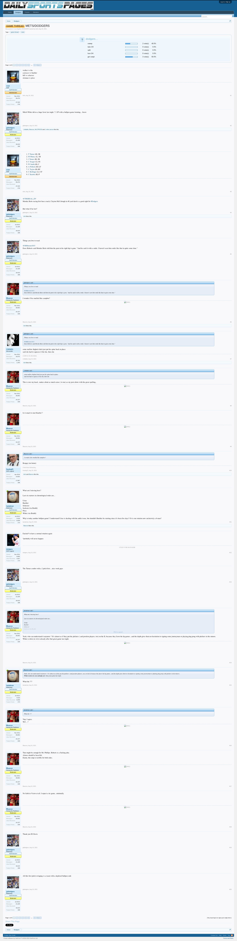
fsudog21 (9, 469)
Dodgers (18, 12)
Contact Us (214, 935)
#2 (231, 125)
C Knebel (31, 174)
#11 (230, 522)
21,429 (18, 140)
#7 (231, 359)
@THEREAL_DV (29, 198)
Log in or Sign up (225, 2)
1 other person (49, 129)
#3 (231, 191)
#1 (231, 95)
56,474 (18, 98)
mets (22, 32)
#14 (230, 662)
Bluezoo (31, 129)
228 (19, 313)
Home (10, 12)
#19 (230, 847)
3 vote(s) (145, 57)
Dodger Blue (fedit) (9, 935)
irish (37, 29)
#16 (230, 745)
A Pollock (31, 166)
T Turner (31, 154)
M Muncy (31, 156)
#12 (230, 552)
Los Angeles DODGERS (21, 29)
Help (220, 935)
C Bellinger (32, 172)
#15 (230, 685)
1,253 (18, 362)
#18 (230, 827)
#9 (231, 446)
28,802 (18, 307)
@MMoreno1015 (29, 245)
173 (19, 522)
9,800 (18, 556)
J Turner (31, 159)
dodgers (9, 549)
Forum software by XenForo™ (21, 938)
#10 (230, 470)
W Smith (31, 164)
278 (19, 104)
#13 (230, 582)
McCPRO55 (38, 129)
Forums (27, 12)
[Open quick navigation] (230, 21)
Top (229, 935)
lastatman (10, 506)
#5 (231, 254)
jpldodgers (10, 128)
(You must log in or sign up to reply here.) (219, 918)
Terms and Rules (228, 938)
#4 (231, 212)
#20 (230, 889)
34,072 (18, 356)
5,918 (18, 518)
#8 (231, 405)
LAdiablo (26, 129)
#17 (230, 786)
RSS (232, 935)
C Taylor (31, 169)
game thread (15, 32)
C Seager (31, 161)
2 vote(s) (145, 43)
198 (19, 146)
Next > (39, 65)
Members (36, 12)
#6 (231, 322)
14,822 (18, 476)
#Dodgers (94, 201)
